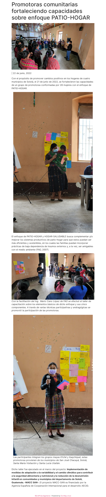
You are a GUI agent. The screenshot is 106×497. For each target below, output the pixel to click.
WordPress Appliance (42, 496)
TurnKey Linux (66, 496)
